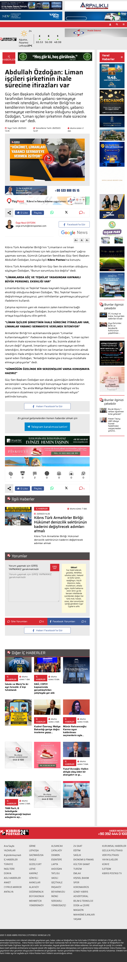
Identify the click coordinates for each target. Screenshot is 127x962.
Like (24, 213)
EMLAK (77, 873)
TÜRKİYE (8, 864)
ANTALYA (8, 891)
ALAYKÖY (34, 887)
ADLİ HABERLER (12, 878)
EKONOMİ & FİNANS (83, 859)
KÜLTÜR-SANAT (81, 864)
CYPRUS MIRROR (13, 887)
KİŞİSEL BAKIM (81, 878)
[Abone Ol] (74, 232)
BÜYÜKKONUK (36, 896)
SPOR (76, 882)
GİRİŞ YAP (54, 567)
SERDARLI (56, 901)
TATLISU (55, 873)
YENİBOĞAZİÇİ (58, 905)
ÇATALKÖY (56, 850)
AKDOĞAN (56, 869)
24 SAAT (77, 846)
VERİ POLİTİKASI (110, 855)
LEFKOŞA (34, 850)
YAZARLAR (9, 850)
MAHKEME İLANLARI (84, 914)
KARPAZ (33, 873)
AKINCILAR (34, 882)
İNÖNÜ (54, 896)
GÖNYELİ (33, 878)
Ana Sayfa (9, 846)
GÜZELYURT (35, 864)
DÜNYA (7, 873)
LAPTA (54, 864)
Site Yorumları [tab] (19, 621)
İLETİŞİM (106, 869)
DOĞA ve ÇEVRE (81, 905)
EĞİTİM (77, 850)
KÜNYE (105, 864)
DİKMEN (55, 855)
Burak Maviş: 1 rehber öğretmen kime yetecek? (116, 411)
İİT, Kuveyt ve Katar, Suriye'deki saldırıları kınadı (116, 316)
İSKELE (32, 859)
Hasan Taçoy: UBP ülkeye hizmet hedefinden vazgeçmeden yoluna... (114, 424)
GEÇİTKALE (56, 882)
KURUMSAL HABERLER (114, 846)
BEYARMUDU (58, 891)
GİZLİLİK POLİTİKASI (112, 850)
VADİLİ (54, 878)
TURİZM (77, 869)
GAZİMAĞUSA (36, 855)
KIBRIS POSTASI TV (112, 873)
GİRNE (32, 846)
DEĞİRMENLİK (36, 891)
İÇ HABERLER (11, 859)
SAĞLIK (77, 855)
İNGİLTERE (9, 869)
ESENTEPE (56, 859)
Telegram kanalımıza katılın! (49, 427)
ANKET (7, 882)
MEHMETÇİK (35, 901)
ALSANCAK (57, 846)
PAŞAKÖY (56, 887)
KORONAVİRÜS (81, 887)
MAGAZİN (78, 910)
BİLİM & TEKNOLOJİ (83, 901)
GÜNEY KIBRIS (80, 891)
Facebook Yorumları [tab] (64, 621)
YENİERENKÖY (36, 905)
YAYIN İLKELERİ (110, 859)
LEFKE (32, 869)
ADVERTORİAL (80, 896)
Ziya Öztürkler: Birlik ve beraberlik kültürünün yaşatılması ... (115, 328)
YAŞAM (77, 919)
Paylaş (38, 213)
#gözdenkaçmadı (12, 855)
